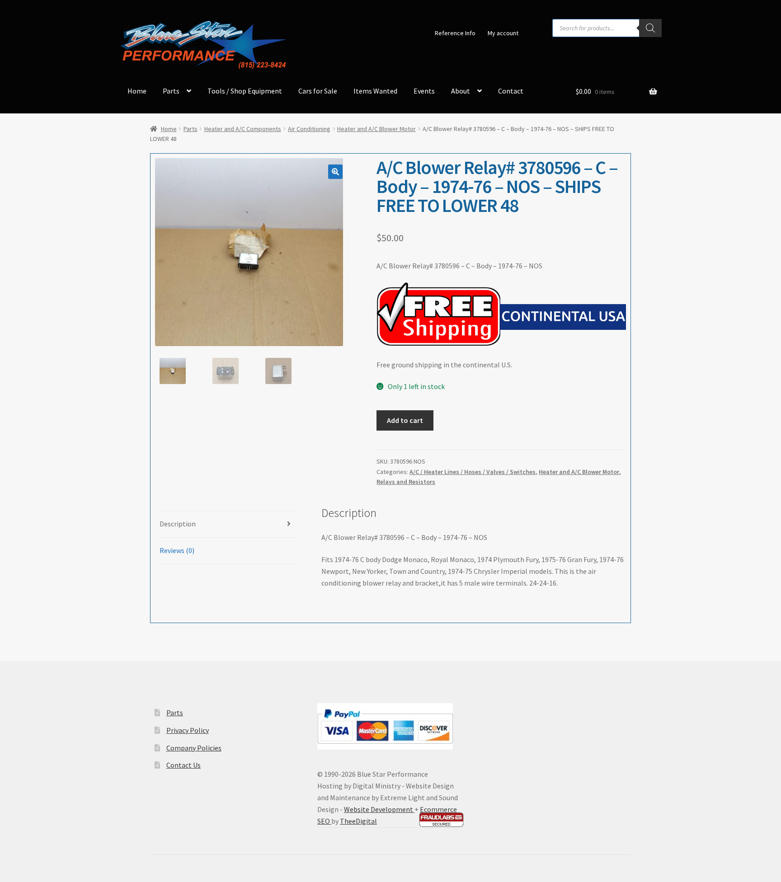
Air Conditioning (309, 129)
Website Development (379, 809)
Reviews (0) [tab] (177, 550)
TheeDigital (358, 821)
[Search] (650, 28)
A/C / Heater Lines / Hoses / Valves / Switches (472, 472)
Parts (171, 90)
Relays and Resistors (405, 482)
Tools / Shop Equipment (244, 90)
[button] (335, 171)
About (460, 90)
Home (136, 90)
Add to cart (405, 420)
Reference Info (455, 33)
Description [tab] (178, 523)
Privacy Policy (187, 730)
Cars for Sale (317, 90)
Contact (510, 90)
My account (503, 33)
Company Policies (193, 747)
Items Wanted (375, 90)
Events (424, 90)
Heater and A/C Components (242, 129)
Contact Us (183, 764)
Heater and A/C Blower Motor (376, 129)
